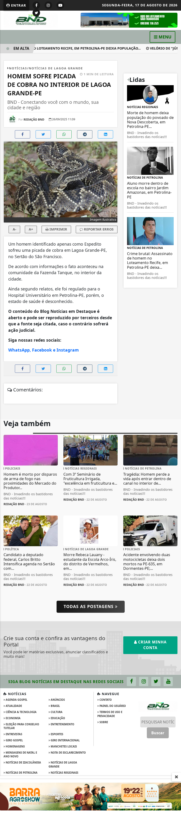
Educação (57, 718)
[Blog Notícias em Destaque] (31, 19)
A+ (31, 229)
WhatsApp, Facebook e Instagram (43, 350)
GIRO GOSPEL (14, 740)
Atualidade (13, 706)
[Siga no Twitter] (36, 13)
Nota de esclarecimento (68, 752)
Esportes (56, 734)
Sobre (103, 722)
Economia (13, 718)
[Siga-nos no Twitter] (155, 681)
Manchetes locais (63, 746)
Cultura (56, 712)
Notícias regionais (64, 772)
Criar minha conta (152, 644)
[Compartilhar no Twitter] (43, 134)
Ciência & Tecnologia (21, 712)
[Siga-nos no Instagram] (143, 681)
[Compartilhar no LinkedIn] (105, 134)
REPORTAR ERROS (98, 229)
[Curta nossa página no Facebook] (131, 681)
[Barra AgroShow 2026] (90, 796)
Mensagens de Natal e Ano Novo (20, 754)
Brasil (55, 706)
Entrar (18, 5)
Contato (105, 699)
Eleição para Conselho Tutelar (21, 726)
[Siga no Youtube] (60, 5)
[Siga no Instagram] (48, 5)
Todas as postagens (89, 606)
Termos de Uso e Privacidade (109, 714)
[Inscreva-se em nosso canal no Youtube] (168, 681)
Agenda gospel (16, 699)
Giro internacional (65, 740)
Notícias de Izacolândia (23, 762)
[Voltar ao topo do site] (174, 448)
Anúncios (57, 699)
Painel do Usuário (112, 706)
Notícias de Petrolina (21, 772)
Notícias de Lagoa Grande (63, 764)
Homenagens (15, 746)
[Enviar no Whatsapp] (64, 134)
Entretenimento (62, 724)
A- (14, 229)
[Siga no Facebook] (36, 5)
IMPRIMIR (58, 229)
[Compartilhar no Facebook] (22, 134)
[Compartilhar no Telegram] (84, 134)
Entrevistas (13, 734)
